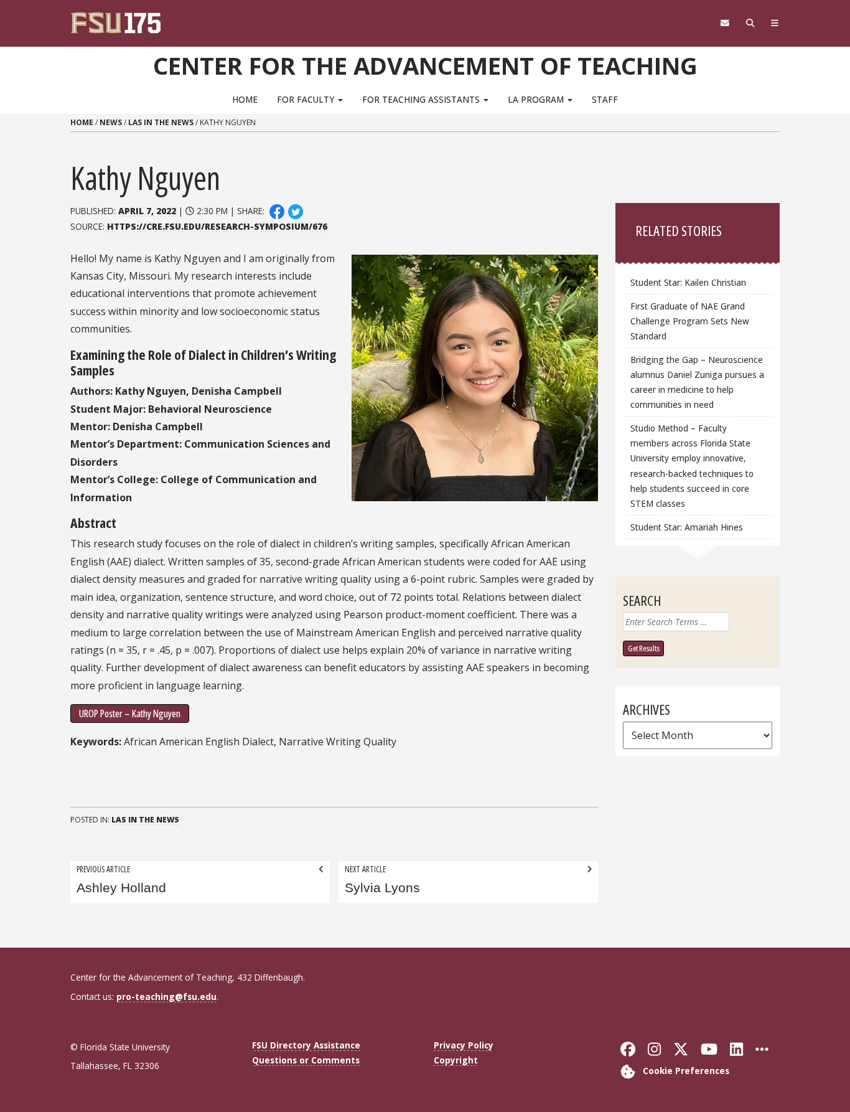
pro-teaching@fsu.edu (166, 996)
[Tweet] (296, 211)
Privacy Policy (463, 1045)
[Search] (750, 23)
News (111, 122)
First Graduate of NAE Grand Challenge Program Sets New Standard (689, 321)
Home (245, 99)
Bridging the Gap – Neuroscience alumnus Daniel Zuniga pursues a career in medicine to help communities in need (697, 382)
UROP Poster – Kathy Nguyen (129, 713)
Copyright (456, 1060)
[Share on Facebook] (277, 211)
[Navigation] (775, 23)
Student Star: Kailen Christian (688, 282)
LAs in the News (161, 122)
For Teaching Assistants (422, 99)
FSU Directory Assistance (306, 1045)
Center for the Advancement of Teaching (425, 65)
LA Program (537, 99)
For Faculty (307, 99)
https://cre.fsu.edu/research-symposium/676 (217, 226)
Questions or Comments (306, 1060)
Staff (605, 99)
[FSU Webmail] (724, 23)
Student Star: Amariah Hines (686, 527)
